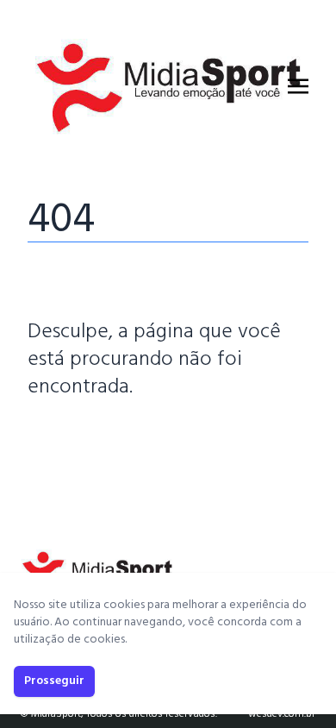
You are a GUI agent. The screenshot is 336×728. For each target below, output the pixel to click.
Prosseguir (54, 681)
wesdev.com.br (281, 714)
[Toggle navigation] (298, 86)
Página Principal (86, 439)
